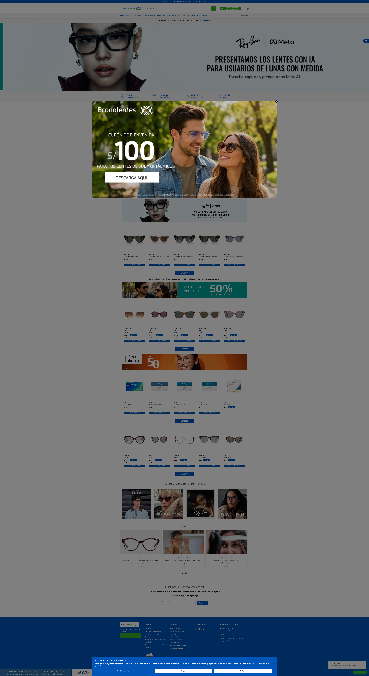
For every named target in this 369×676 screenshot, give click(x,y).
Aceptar (183, 671)
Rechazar (243, 671)
